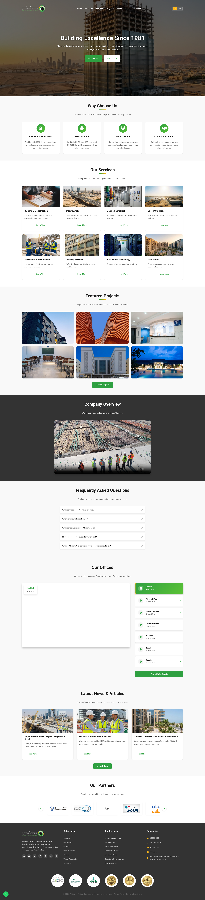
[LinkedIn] (24, 856)
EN (175, 9)
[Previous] (40, 808)
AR (180, 9)
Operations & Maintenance (114, 859)
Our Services (93, 59)
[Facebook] (40, 856)
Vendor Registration (71, 859)
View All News (102, 766)
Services (99, 9)
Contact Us (67, 863)
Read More (32, 754)
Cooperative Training (112, 851)
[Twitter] (35, 856)
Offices (128, 9)
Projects (110, 9)
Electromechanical (111, 847)
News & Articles (69, 851)
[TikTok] (56, 856)
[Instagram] (45, 856)
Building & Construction (113, 838)
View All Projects (102, 385)
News (119, 9)
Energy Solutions (111, 855)
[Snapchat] (51, 856)
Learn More (40, 225)
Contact (137, 9)
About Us (89, 9)
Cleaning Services (111, 863)
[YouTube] (29, 856)
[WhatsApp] (6, 894)
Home (79, 9)
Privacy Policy (119, 894)
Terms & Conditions (134, 894)
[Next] (164, 808)
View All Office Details (159, 674)
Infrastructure (110, 843)
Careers (66, 855)
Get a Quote (112, 59)
